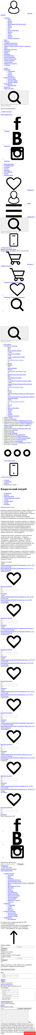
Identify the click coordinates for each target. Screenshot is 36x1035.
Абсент (10, 35)
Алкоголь (7, 18)
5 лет (13, 371)
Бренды (6, 495)
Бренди (10, 368)
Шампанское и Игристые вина (17, 24)
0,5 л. (9, 401)
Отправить (21, 864)
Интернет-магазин (9, 77)
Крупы (6, 52)
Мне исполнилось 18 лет (8, 969)
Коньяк (10, 22)
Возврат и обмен (13, 82)
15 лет (24, 371)
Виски (10, 25)
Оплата (6, 169)
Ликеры (10, 32)
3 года (10, 371)
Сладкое (14, 357)
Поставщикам (12, 85)
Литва (30, 384)
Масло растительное (10, 59)
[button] (30, 1033)
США (27, 393)
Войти (29, 203)
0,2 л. (21, 387)
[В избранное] (14, 585)
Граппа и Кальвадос (14, 38)
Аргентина (11, 354)
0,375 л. (17, 387)
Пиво (5, 40)
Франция (21, 384)
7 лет (16, 371)
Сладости (7, 65)
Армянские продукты (10, 43)
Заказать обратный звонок (8, 249)
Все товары (7, 344)
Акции (6, 68)
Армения (10, 384)
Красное (14, 350)
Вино (9, 19)
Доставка (7, 167)
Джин (9, 33)
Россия (15, 384)
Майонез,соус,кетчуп (10, 63)
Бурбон (16, 398)
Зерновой (11, 398)
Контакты (11, 76)
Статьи (10, 73)
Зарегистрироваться (7, 984)
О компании (11, 71)
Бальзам (10, 37)
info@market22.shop (6, 114)
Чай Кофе (7, 54)
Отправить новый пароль (24, 1008)
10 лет (20, 371)
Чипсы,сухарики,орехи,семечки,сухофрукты (17, 46)
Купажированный (23, 397)
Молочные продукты (10, 49)
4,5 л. (22, 401)
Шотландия (11, 393)
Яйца (5, 48)
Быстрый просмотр (6, 586)
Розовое (19, 350)
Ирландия (18, 393)
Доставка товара (12, 80)
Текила (10, 27)
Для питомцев (8, 62)
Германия (17, 354)
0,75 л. (13, 360)
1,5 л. (19, 360)
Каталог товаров (9, 873)
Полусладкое (21, 357)
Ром (9, 29)
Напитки (7, 41)
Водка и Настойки (13, 30)
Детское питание (9, 60)
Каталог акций (8, 175)
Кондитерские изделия (11, 44)
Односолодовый (13, 397)
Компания (7, 69)
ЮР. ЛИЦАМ (8, 172)
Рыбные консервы (9, 57)
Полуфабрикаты (9, 55)
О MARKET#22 (9, 165)
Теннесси (32, 397)
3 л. (22, 360)
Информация (8, 84)
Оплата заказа (12, 79)
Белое (9, 350)
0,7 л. (9, 360)
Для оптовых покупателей (12, 498)
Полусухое (15, 381)
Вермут (10, 21)
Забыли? (3, 979)
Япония (31, 393)
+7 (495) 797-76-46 (6, 111)
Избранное (30, 190)
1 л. (16, 360)
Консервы (7, 51)
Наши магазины (9, 88)
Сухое (10, 357)
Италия (26, 384)
